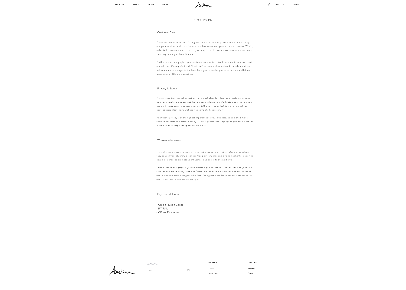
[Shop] (269, 4)
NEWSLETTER (152, 264)
